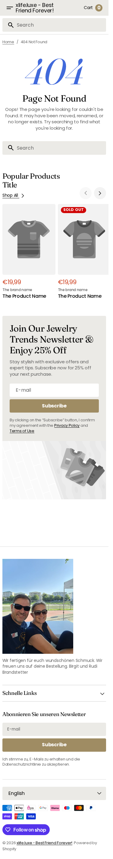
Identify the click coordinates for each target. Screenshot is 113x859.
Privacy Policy (67, 422)
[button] (9, 8)
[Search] (8, 25)
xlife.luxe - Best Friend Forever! (44, 842)
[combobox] (60, 25)
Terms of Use (22, 427)
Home (8, 41)
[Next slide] (100, 193)
